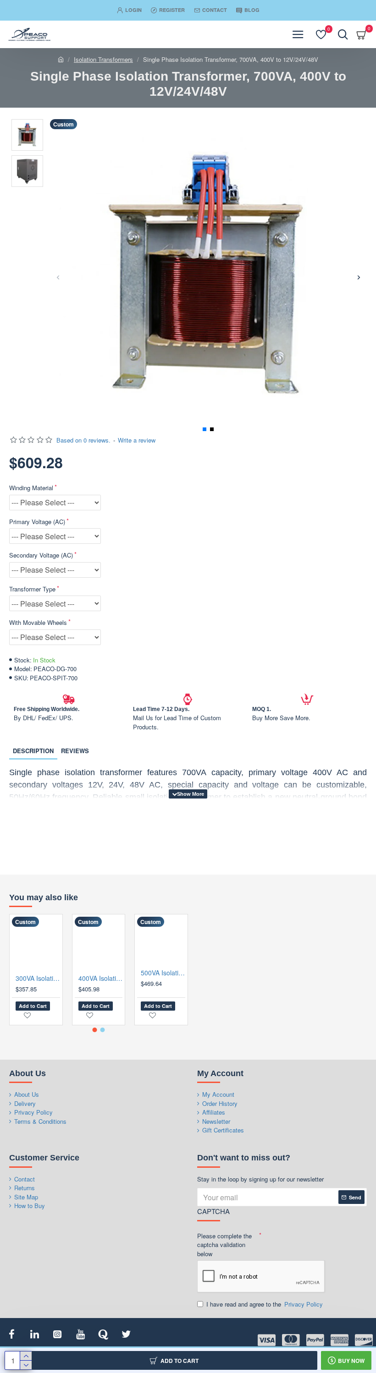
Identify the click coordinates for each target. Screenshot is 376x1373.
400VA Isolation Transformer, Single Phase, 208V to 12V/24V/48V (100, 978)
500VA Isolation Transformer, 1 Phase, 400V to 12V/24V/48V (163, 972)
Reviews (75, 750)
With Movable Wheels (38, 622)
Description (33, 750)
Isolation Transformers (103, 59)
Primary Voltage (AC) (37, 521)
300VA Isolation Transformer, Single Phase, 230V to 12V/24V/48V (38, 978)
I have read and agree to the (264, 1304)
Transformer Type (32, 589)
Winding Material (31, 487)
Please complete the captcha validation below (224, 1244)
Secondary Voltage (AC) (41, 555)
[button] (58, 277)
